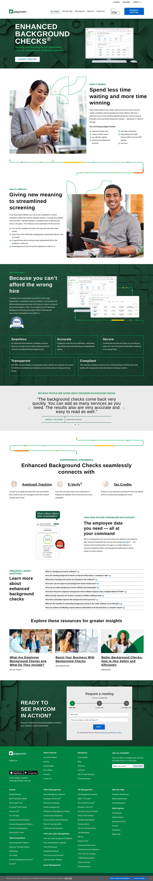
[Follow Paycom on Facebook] (21, 765)
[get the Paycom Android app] (31, 772)
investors (126, 2)
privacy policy (68, 878)
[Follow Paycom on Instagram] (26, 765)
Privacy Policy (117, 732)
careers (116, 2)
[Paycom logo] (18, 11)
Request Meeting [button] (27, 59)
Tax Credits (123, 484)
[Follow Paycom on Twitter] (16, 765)
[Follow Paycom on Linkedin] (11, 765)
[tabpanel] (76, 410)
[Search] (143, 2)
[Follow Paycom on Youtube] (31, 765)
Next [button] (98, 727)
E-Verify (74, 484)
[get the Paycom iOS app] (16, 772)
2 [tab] (78, 424)
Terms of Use (105, 732)
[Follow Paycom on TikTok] (36, 765)
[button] (55, 11)
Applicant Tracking (37, 484)
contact (136, 2)
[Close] (150, 878)
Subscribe (138, 766)
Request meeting (134, 11)
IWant (127, 542)
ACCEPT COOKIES (139, 878)
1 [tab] (75, 424)
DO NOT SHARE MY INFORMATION (120, 878)
